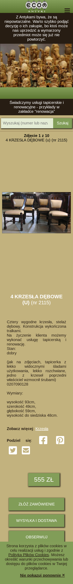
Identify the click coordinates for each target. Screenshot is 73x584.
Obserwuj (36, 537)
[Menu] (61, 11)
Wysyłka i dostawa (36, 520)
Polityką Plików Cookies (28, 555)
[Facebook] (43, 443)
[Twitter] (13, 453)
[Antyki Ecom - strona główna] (36, 6)
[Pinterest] (60, 443)
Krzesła (41, 429)
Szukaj (62, 123)
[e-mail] (26, 453)
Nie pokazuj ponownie (42, 575)
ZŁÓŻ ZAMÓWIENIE (36, 504)
